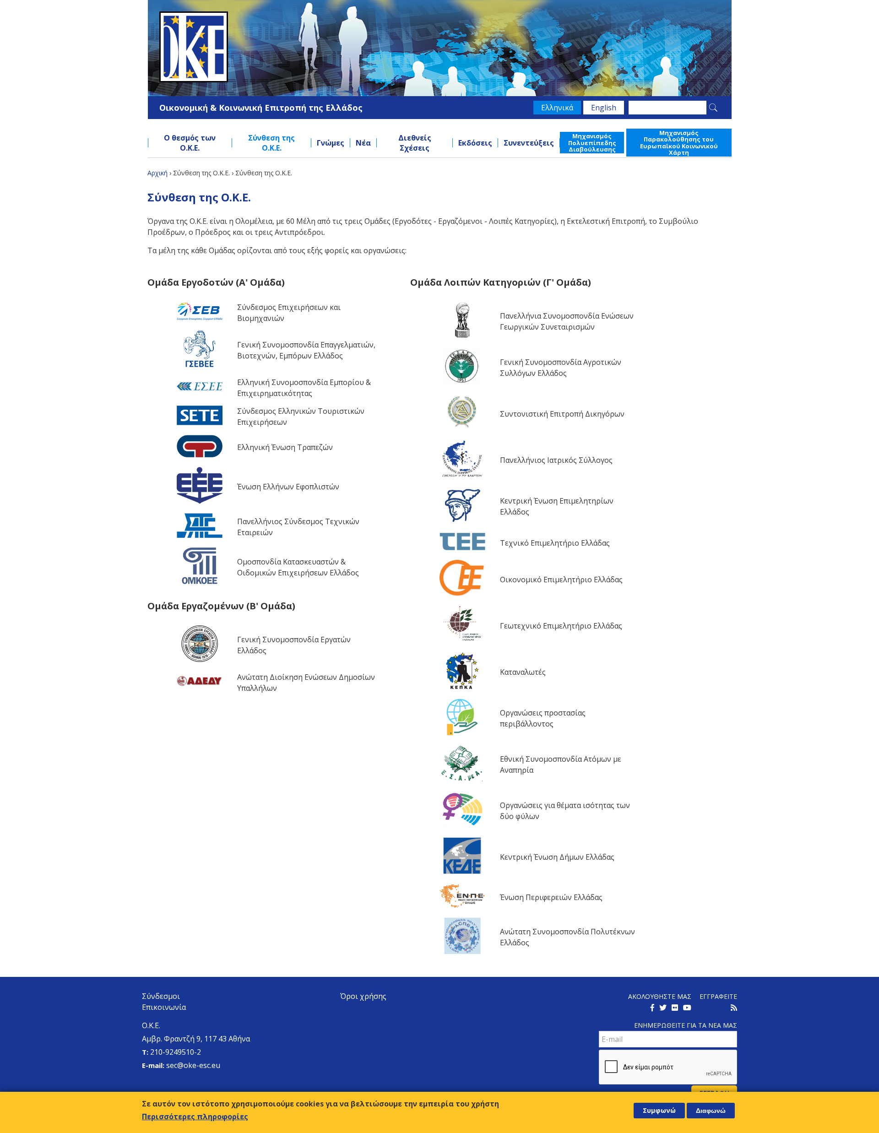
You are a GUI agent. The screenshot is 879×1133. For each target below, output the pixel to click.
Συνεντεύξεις (529, 143)
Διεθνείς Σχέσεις (414, 143)
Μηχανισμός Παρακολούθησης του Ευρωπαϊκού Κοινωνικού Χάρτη (679, 143)
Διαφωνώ (711, 1110)
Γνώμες (330, 143)
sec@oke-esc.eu (193, 1065)
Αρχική (157, 172)
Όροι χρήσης (363, 996)
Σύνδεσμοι (161, 996)
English (603, 108)
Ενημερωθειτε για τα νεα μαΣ (685, 1025)
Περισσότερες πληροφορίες (195, 1116)
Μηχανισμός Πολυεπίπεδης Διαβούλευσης (592, 142)
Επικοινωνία (164, 1007)
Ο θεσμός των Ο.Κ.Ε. (190, 143)
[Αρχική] (440, 47)
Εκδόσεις (475, 143)
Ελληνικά (557, 108)
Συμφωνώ (659, 1110)
